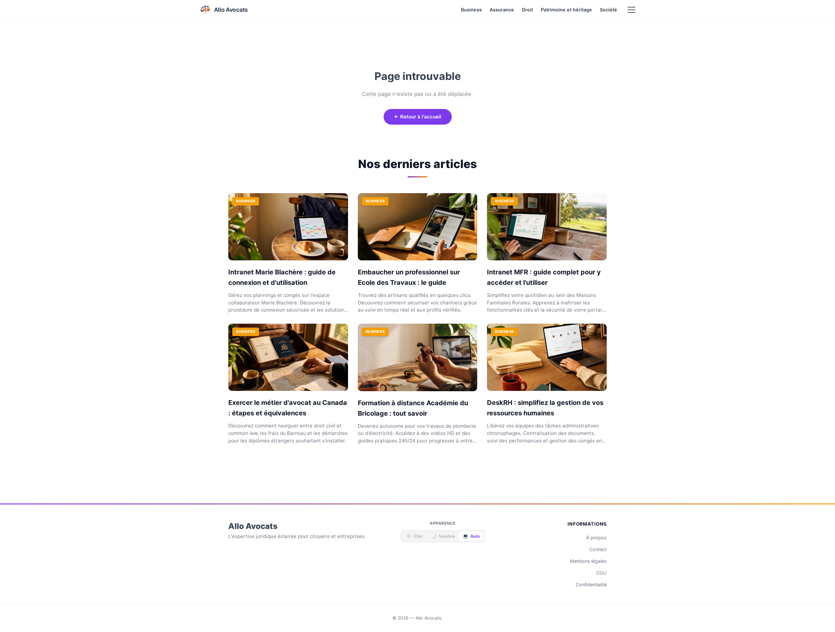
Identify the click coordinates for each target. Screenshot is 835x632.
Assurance (502, 9)
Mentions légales (588, 561)
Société (608, 9)
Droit (527, 9)
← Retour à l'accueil (417, 117)
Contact (598, 549)
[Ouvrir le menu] (631, 10)
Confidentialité (591, 584)
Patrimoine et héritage (566, 9)
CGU (601, 573)
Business (471, 9)
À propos (596, 537)
